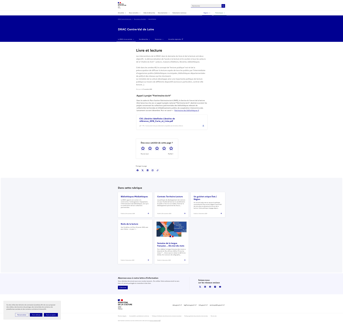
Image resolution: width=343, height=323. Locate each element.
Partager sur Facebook (137, 170)
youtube (220, 287)
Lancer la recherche (223, 6)
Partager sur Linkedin (147, 170)
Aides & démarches (149, 13)
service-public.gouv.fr (216, 305)
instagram (215, 287)
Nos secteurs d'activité (140, 19)
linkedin (205, 287)
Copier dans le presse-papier (157, 170)
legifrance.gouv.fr (189, 305)
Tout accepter (51, 315)
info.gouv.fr (202, 305)
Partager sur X (142, 170)
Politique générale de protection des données (196, 316)
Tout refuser (36, 315)
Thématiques (219, 13)
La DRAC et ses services (125, 39)
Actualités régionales (174, 39)
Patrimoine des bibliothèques (185, 110)
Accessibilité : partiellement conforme (139, 316)
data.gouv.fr (176, 305)
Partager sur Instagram (152, 170)
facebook (210, 287)
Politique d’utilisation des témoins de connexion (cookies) (166, 316)
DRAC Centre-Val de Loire (125, 19)
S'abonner (122, 287)
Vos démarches (143, 39)
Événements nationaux (179, 13)
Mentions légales (122, 316)
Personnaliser (21, 315)
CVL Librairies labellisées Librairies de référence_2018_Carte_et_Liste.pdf (157, 120)
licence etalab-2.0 (154, 320)
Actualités (121, 13)
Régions (206, 13)
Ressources (158, 39)
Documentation (163, 13)
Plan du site (214, 316)
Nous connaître (133, 13)
